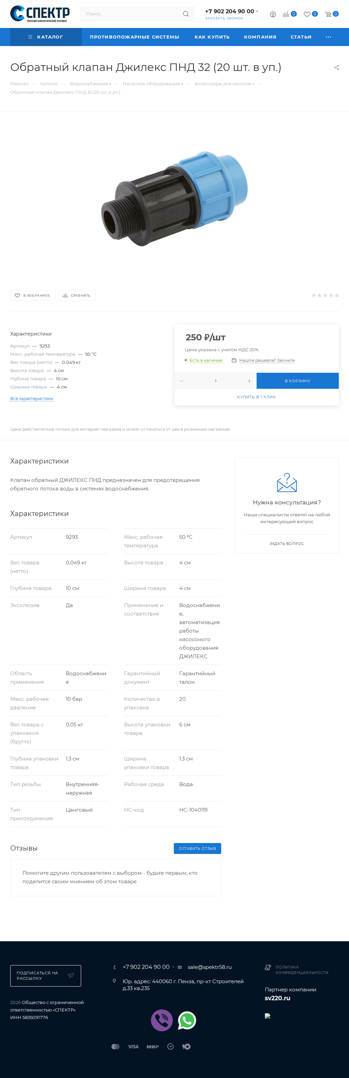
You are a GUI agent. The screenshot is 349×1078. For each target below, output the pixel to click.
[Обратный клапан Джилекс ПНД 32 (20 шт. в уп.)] (174, 199)
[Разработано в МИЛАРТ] (302, 1015)
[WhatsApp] (187, 1020)
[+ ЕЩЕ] (329, 37)
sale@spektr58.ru (210, 967)
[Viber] (161, 1020)
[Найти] (186, 13)
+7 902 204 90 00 (229, 11)
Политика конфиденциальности (302, 970)
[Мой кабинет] (273, 15)
